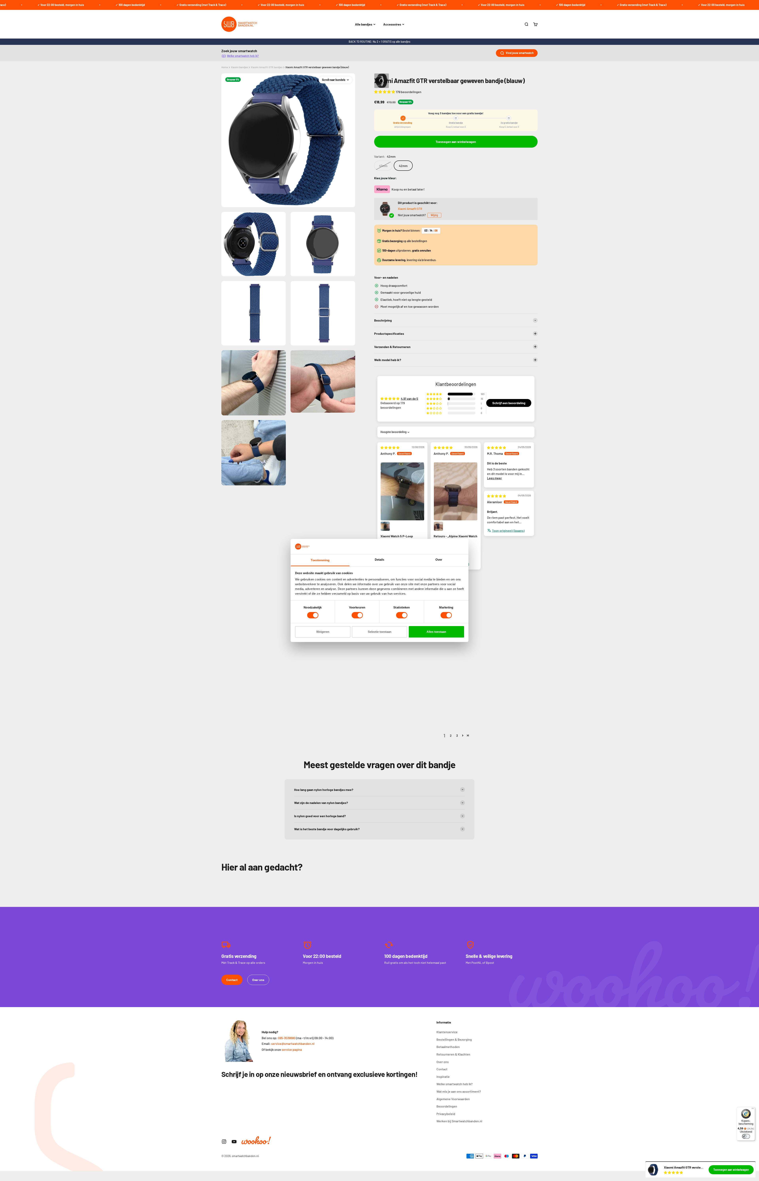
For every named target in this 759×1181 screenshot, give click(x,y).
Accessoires (392, 24)
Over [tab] (438, 559)
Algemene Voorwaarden (453, 1099)
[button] (385, 92)
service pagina (292, 1049)
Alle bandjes (363, 24)
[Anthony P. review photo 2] (385, 526)
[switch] (357, 615)
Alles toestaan (436, 631)
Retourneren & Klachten (453, 1054)
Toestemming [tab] (320, 560)
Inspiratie (443, 1076)
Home (224, 67)
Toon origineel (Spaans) (508, 530)
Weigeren (322, 631)
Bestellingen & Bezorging (454, 1039)
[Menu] (752, 1109)
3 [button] (457, 735)
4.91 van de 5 (409, 398)
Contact (232, 980)
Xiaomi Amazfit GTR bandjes (266, 67)
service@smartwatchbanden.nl (292, 1043)
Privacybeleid (445, 1114)
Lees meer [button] (494, 478)
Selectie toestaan (379, 631)
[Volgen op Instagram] (224, 1141)
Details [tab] (379, 559)
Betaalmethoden (448, 1047)
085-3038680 (286, 1038)
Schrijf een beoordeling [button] (508, 403)
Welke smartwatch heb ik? (243, 56)
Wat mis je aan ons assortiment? (458, 1091)
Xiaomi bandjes (239, 67)
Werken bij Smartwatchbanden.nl (459, 1121)
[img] (389, 447)
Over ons (258, 980)
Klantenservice (447, 1032)
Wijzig (434, 215)
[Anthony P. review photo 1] (402, 491)
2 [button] (451, 735)
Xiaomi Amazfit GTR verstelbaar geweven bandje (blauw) (317, 67)
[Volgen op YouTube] (234, 1141)
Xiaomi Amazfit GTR (410, 208)
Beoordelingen (446, 1106)
